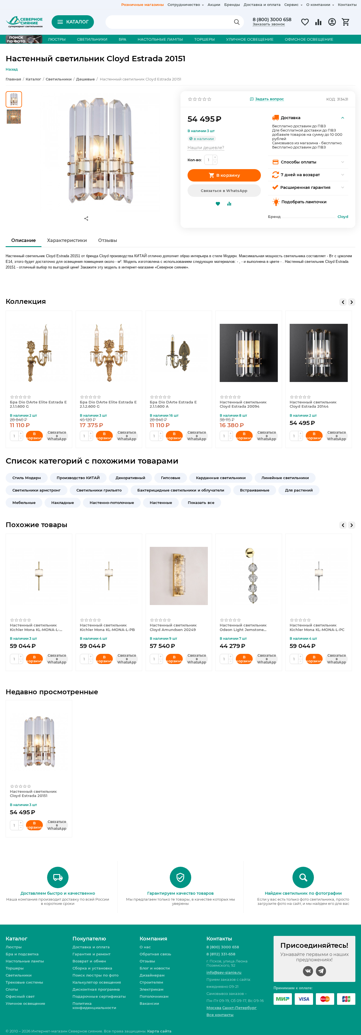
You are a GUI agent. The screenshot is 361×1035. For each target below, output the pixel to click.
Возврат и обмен (89, 961)
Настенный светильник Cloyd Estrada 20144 (313, 404)
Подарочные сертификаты (99, 996)
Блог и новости (155, 968)
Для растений (299, 490)
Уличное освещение (25, 1003)
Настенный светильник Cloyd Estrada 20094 (243, 404)
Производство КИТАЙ (78, 477)
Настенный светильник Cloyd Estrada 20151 (33, 793)
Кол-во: (194, 160)
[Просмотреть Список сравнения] (318, 25)
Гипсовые (170, 477)
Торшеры (15, 968)
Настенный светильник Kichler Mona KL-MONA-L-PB (107, 627)
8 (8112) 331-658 (220, 954)
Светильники (19, 975)
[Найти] (237, 22)
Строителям (151, 982)
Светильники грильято (99, 490)
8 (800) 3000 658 (272, 20)
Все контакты (220, 1014)
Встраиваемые (254, 490)
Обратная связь (155, 954)
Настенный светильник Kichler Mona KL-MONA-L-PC (317, 627)
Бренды (232, 4)
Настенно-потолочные (112, 502)
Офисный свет (20, 996)
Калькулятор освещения (96, 982)
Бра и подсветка (22, 954)
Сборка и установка (92, 968)
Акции (214, 4)
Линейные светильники (285, 477)
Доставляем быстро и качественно (58, 893)
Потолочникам (154, 996)
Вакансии (149, 1003)
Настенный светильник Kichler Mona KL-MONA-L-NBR (35, 627)
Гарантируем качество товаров (180, 893)
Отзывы (147, 961)
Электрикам (151, 989)
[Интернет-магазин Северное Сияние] (24, 21)
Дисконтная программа (96, 989)
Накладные (62, 502)
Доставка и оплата (262, 4)
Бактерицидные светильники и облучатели (180, 490)
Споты (12, 989)
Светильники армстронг (36, 490)
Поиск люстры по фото (95, 975)
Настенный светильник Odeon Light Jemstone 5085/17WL (243, 627)
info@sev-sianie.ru (223, 972)
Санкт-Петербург (239, 1007)
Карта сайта (159, 1031)
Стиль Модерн (26, 477)
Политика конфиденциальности (94, 1005)
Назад (12, 69)
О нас (145, 947)
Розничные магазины (142, 4)
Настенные (161, 502)
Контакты (347, 4)
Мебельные (24, 502)
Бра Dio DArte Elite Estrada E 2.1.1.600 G (38, 404)
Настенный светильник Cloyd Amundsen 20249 (173, 627)
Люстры (14, 947)
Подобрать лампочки (304, 201)
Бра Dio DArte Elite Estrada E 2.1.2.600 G (108, 404)
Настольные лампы (25, 961)
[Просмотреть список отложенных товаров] (304, 25)
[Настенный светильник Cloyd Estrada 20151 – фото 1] (99, 151)
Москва (213, 1007)
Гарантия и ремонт (91, 954)
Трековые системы (24, 982)
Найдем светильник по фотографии (303, 893)
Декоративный (130, 477)
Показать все (201, 502)
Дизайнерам (152, 975)
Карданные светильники (220, 477)
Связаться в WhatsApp (224, 190)
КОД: (331, 99)
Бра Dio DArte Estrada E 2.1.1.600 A (173, 404)
